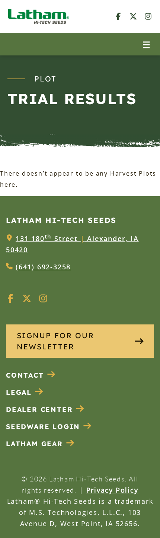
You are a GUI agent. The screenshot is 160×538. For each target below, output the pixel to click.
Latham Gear (34, 443)
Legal (19, 392)
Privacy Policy (112, 490)
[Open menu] (146, 44)
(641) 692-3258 (43, 266)
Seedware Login (43, 426)
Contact (25, 375)
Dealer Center (39, 409)
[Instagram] (148, 16)
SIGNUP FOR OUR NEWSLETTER (55, 341)
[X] (133, 16)
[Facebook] (118, 16)
